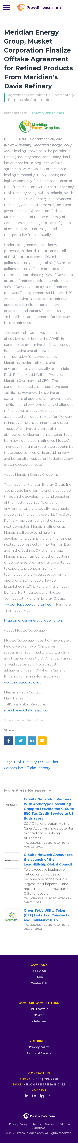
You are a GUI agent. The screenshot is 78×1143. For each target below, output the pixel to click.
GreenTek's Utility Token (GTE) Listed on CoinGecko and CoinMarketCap (47, 915)
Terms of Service (39, 1053)
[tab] (39, 790)
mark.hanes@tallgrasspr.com (27, 710)
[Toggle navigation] (6, 8)
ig (42, 1096)
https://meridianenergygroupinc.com (33, 620)
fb (34, 1096)
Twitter (10, 604)
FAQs (39, 977)
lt (48, 1096)
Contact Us (39, 983)
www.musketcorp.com (22, 682)
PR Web (39, 1015)
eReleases (39, 1021)
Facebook (25, 604)
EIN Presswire (39, 1009)
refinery (43, 768)
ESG (41, 762)
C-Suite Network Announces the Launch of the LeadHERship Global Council (48, 859)
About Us (39, 971)
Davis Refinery (25, 762)
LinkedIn (48, 604)
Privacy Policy (39, 1047)
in (26, 1096)
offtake (30, 768)
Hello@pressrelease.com (44, 1084)
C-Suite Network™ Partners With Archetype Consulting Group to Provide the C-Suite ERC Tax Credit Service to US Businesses (49, 808)
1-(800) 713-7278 (45, 1079)
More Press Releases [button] (25, 790)
